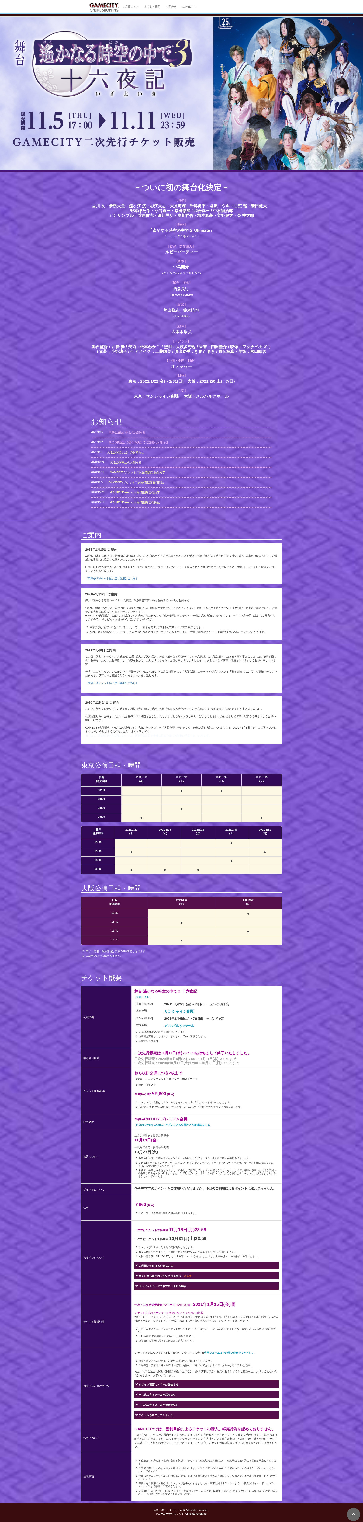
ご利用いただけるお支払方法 (155, 1265)
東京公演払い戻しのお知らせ (127, 432)
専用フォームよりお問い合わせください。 (229, 1352)
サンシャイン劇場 (179, 1011)
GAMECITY (189, 6)
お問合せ (171, 6)
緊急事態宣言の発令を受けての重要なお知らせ (138, 442)
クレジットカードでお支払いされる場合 (162, 1286)
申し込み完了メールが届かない (157, 1394)
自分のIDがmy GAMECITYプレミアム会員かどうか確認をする (173, 1124)
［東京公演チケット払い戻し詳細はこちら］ (111, 578)
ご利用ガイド (131, 6)
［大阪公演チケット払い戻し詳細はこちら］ (111, 682)
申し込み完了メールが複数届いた (158, 1404)
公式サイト (142, 996)
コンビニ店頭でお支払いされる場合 (165, 1275)
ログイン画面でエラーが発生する (158, 1384)
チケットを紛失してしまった (155, 1415)
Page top (353, 1514)
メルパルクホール (179, 1026)
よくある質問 (152, 6)
